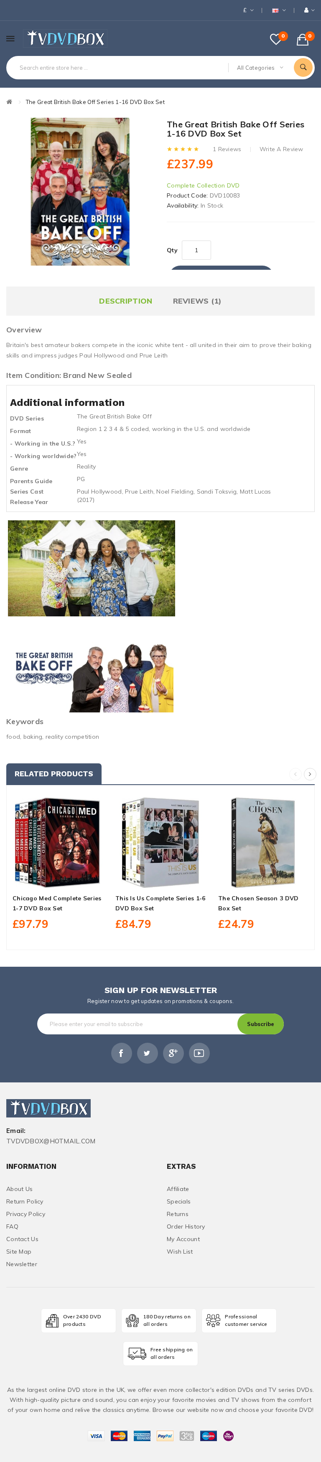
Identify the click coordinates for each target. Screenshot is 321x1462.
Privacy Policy (25, 1214)
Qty (172, 250)
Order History (186, 1226)
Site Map (18, 1251)
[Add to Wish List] (57, 878)
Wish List (180, 1251)
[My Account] (309, 10)
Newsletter (21, 1264)
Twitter (147, 1053)
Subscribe (260, 1024)
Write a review (281, 149)
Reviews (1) (197, 301)
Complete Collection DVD (203, 185)
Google (173, 1053)
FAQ (12, 1226)
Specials (179, 1201)
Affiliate (178, 1189)
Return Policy (24, 1201)
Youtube (199, 1053)
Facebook (121, 1053)
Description (125, 301)
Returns (178, 1214)
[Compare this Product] (76, 878)
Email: (16, 1131)
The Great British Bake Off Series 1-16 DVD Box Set (95, 102)
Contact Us (22, 1239)
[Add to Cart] (39, 878)
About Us (19, 1189)
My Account (183, 1239)
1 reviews (227, 149)
